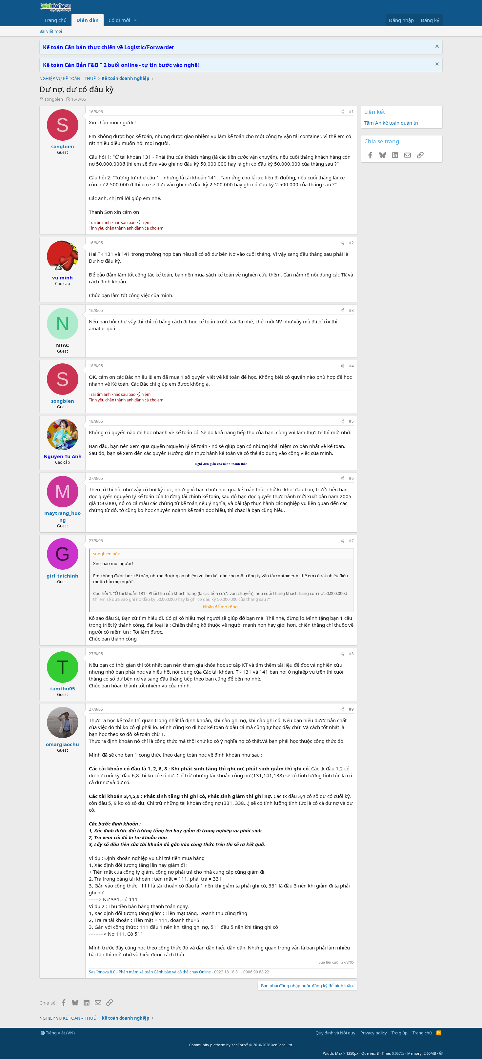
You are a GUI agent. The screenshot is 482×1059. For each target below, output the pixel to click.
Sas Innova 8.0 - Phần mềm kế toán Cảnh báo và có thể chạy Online (150, 972)
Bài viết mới (50, 31)
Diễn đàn (87, 20)
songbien (54, 99)
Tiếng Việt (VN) (60, 1033)
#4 (351, 366)
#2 (351, 243)
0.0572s (398, 1053)
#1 (351, 111)
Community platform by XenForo (241, 1044)
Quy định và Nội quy (335, 1033)
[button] (135, 20)
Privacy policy (373, 1033)
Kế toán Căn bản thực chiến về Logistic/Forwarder (108, 47)
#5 (351, 421)
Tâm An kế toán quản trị (391, 122)
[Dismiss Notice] (436, 47)
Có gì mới (119, 20)
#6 (351, 478)
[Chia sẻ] (342, 112)
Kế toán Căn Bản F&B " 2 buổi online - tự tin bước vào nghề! (121, 65)
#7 (351, 540)
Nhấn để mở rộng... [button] (222, 607)
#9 (351, 709)
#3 (351, 310)
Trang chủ (55, 20)
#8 (351, 654)
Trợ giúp (400, 1033)
